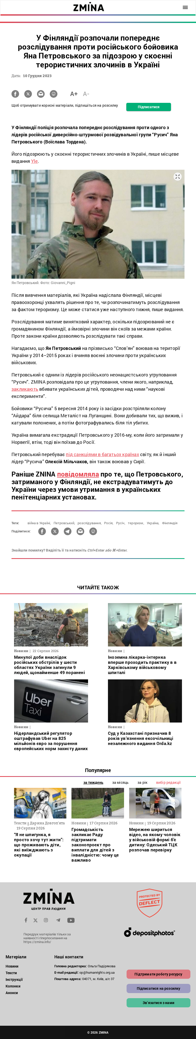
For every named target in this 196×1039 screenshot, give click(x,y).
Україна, (153, 523)
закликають (24, 389)
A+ (74, 93)
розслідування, (90, 523)
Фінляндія (170, 523)
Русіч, (120, 523)
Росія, (108, 523)
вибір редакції (168, 782)
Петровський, (64, 523)
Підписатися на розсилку (158, 988)
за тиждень (93, 782)
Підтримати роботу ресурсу (158, 974)
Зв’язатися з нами (158, 1002)
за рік (142, 782)
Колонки (13, 986)
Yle (34, 161)
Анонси (12, 992)
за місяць (120, 782)
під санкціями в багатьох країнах (102, 454)
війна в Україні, (39, 523)
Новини (12, 966)
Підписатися (149, 106)
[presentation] (21, 803)
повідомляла (78, 474)
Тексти (11, 972)
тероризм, (136, 523)
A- (86, 93)
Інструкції (14, 979)
